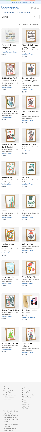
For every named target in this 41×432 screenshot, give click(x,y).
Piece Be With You (29, 277)
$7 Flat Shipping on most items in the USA (20, 2)
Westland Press (27, 54)
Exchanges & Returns (29, 395)
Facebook (25, 402)
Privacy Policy (26, 397)
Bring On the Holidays (27, 344)
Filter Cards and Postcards (28, 24)
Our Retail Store (8, 393)
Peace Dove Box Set (9, 111)
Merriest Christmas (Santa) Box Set (30, 46)
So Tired (25, 177)
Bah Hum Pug (27, 243)
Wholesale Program (9, 395)
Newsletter (25, 406)
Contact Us (25, 389)
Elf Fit (24, 210)
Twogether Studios (28, 317)
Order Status (26, 393)
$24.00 (24, 56)
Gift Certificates (8, 397)
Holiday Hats (6, 177)
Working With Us (8, 391)
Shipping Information (29, 391)
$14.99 (3, 54)
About (5, 387)
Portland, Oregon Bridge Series (8, 46)
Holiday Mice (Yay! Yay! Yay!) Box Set (9, 79)
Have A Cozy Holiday (10, 310)
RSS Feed (25, 408)
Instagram (25, 404)
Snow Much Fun (7, 277)
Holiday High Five (29, 144)
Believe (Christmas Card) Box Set (9, 145)
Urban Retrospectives (9, 52)
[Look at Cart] (31, 9)
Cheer (3, 210)
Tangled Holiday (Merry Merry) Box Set (29, 81)
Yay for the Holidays (9, 343)
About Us (6, 389)
